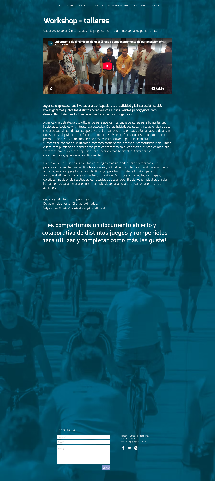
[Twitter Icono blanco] (129, 448)
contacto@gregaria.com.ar (134, 441)
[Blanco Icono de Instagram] (136, 448)
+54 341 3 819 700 (130, 438)
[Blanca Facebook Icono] (123, 448)
